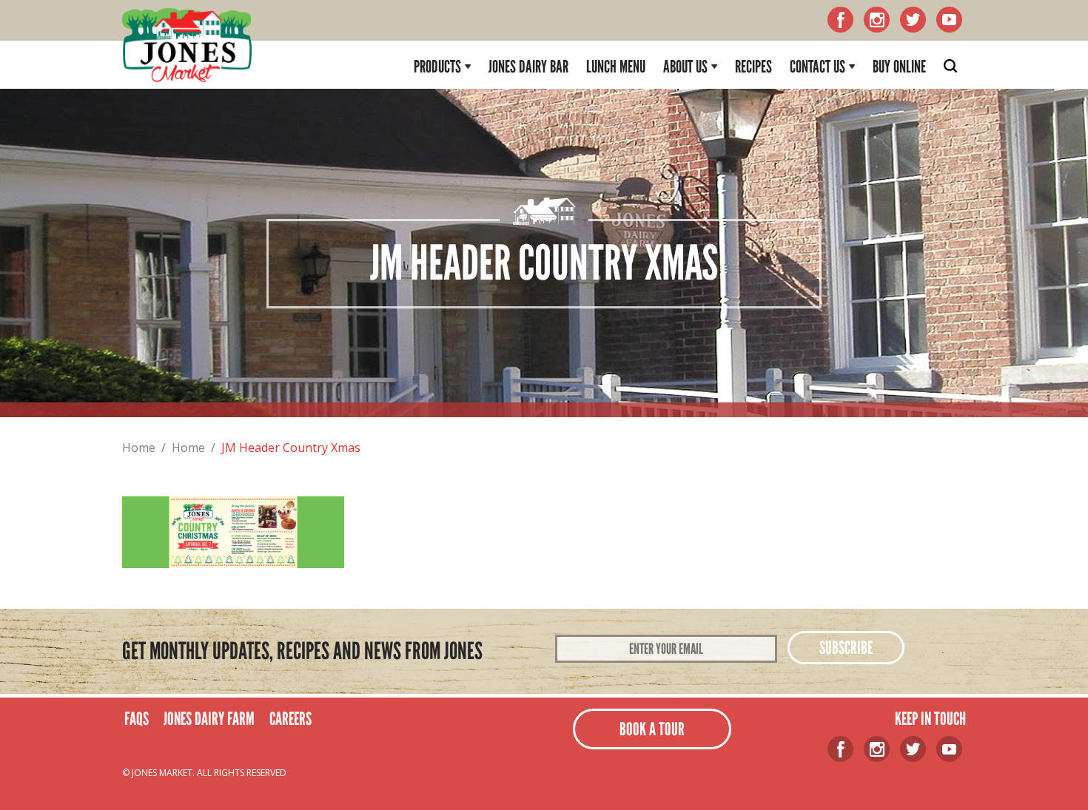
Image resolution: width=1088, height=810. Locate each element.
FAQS (136, 718)
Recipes (753, 66)
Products (437, 66)
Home (138, 447)
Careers (290, 718)
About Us (685, 66)
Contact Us (817, 66)
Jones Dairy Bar (528, 66)
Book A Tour (652, 729)
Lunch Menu (615, 66)
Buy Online (899, 66)
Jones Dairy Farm (209, 718)
